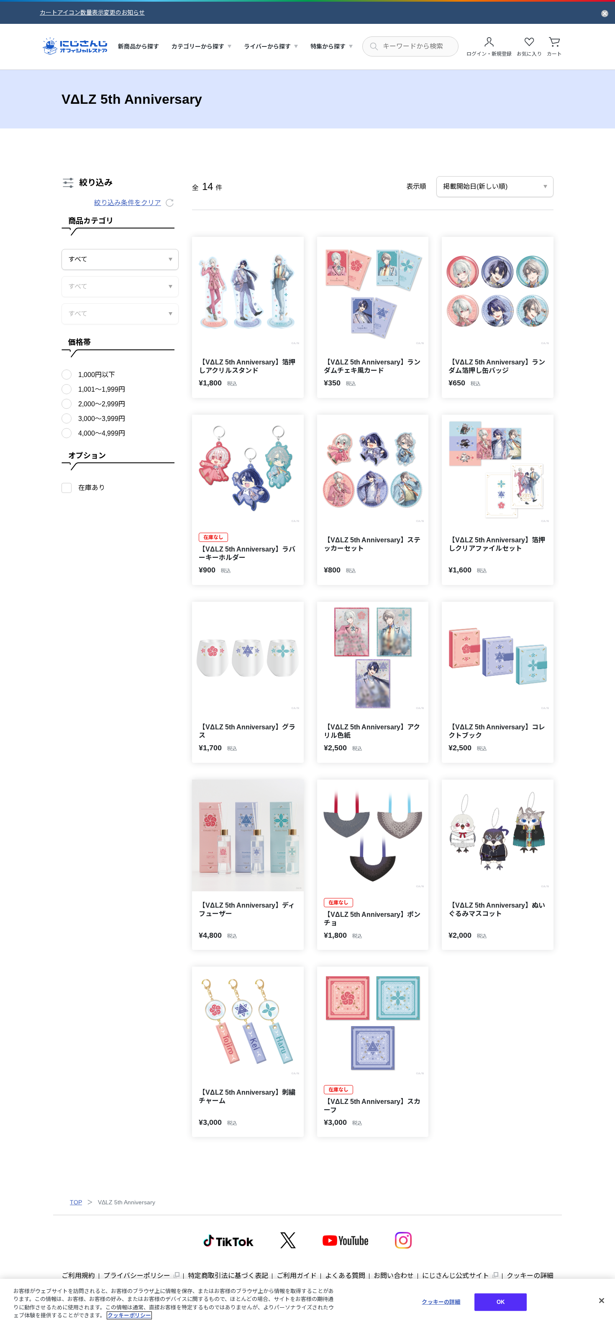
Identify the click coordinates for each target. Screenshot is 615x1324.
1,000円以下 (96, 374)
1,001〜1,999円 (101, 389)
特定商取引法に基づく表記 (228, 1275)
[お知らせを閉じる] (604, 13)
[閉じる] (601, 1300)
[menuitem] (138, 46)
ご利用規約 (78, 1275)
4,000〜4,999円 (101, 433)
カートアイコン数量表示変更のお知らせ (92, 12)
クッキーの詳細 (530, 1275)
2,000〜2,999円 (101, 404)
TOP (76, 1202)
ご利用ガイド (297, 1275)
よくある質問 (345, 1275)
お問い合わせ (394, 1275)
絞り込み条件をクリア (127, 202)
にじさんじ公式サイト (455, 1275)
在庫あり (91, 487)
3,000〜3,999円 (101, 418)
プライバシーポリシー (136, 1275)
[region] (307, 1301)
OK (501, 1302)
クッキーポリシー (129, 1315)
